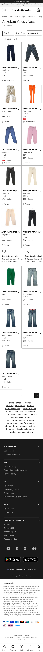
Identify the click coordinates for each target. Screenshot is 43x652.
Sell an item (9, 493)
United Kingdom (15, 638)
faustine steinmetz (25, 429)
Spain (19, 639)
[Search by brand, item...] (4, 10)
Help (6, 505)
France (7, 638)
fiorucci (30, 405)
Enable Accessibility (21, 1)
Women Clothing (35, 16)
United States (26, 638)
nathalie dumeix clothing (21, 432)
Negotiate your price (10, 256)
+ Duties (29, 75)
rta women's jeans (26, 414)
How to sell (8, 485)
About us (7, 524)
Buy (5, 462)
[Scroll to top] (36, 395)
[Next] (27, 395)
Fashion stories (10, 539)
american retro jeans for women (20, 411)
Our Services (10, 447)
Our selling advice (11, 489)
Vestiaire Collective (14, 520)
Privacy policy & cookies (20, 576)
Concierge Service (12, 454)
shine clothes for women (20, 402)
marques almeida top (20, 417)
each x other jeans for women (20, 420)
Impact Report (10, 531)
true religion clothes (15, 405)
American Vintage (17, 16)
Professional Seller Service (15, 496)
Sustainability (9, 528)
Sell (6, 482)
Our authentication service (15, 470)
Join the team (9, 535)
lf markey (10, 429)
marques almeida (12, 408)
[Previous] (15, 395)
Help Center (9, 508)
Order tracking (10, 466)
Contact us (8, 512)
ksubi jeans (11, 414)
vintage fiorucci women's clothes (20, 426)
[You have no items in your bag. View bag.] (38, 10)
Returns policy (10, 473)
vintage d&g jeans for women (20, 423)
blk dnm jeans (29, 408)
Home (4, 16)
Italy (24, 639)
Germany (34, 638)
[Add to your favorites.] (18, 67)
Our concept (9, 450)
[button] (38, 10)
